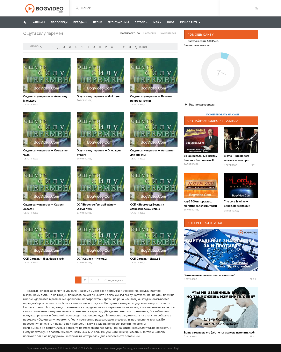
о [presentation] (94, 47)
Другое (140, 22)
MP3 (156, 22)
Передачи (80, 22)
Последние (150, 33)
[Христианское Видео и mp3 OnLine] (44, 8)
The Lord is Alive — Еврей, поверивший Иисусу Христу (237, 206)
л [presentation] (81, 47)
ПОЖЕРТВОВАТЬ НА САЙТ (222, 114)
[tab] (41, 46)
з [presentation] (64, 47)
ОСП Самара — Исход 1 (145, 258)
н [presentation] (88, 47)
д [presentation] (58, 47)
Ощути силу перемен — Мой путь (98, 96)
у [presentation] (124, 47)
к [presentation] (76, 47)
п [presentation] (100, 47)
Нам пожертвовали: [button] (202, 104)
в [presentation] (52, 47)
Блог (170, 22)
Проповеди (59, 22)
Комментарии (168, 33)
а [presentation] (41, 47)
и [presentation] (70, 47)
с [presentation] (112, 47)
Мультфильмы (118, 22)
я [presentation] (130, 47)
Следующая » (114, 280)
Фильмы (39, 22)
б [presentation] (46, 47)
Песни (97, 22)
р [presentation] (106, 47)
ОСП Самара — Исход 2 (92, 258)
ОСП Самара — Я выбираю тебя (44, 258)
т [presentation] (118, 47)
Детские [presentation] (141, 47)
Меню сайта (189, 22)
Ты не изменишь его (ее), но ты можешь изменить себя (219, 332)
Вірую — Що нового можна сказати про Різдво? (237, 160)
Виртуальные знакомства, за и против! (209, 275)
